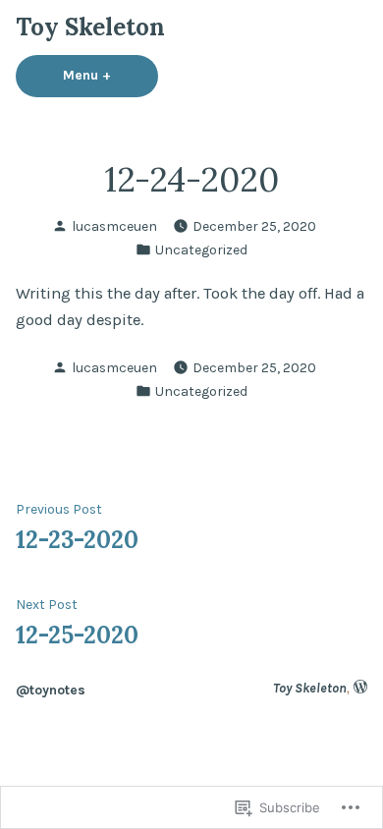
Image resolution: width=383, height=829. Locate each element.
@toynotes (50, 689)
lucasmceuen (114, 226)
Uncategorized (201, 249)
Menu (110, 75)
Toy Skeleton (90, 27)
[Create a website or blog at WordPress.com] (360, 687)
